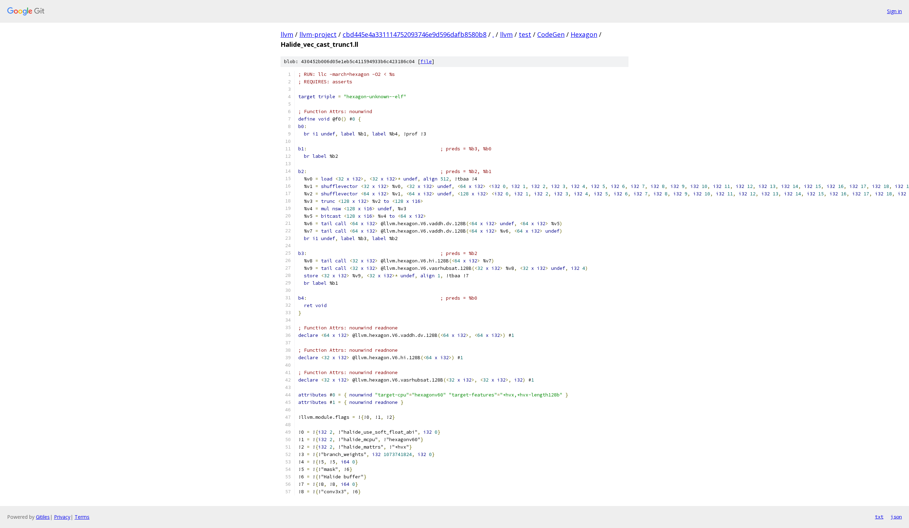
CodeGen (551, 34)
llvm (287, 34)
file (426, 62)
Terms (82, 516)
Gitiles (43, 516)
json (896, 516)
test (525, 34)
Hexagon (584, 34)
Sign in (894, 11)
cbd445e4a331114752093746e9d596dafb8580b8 (414, 34)
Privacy (62, 516)
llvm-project (318, 34)
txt (879, 516)
